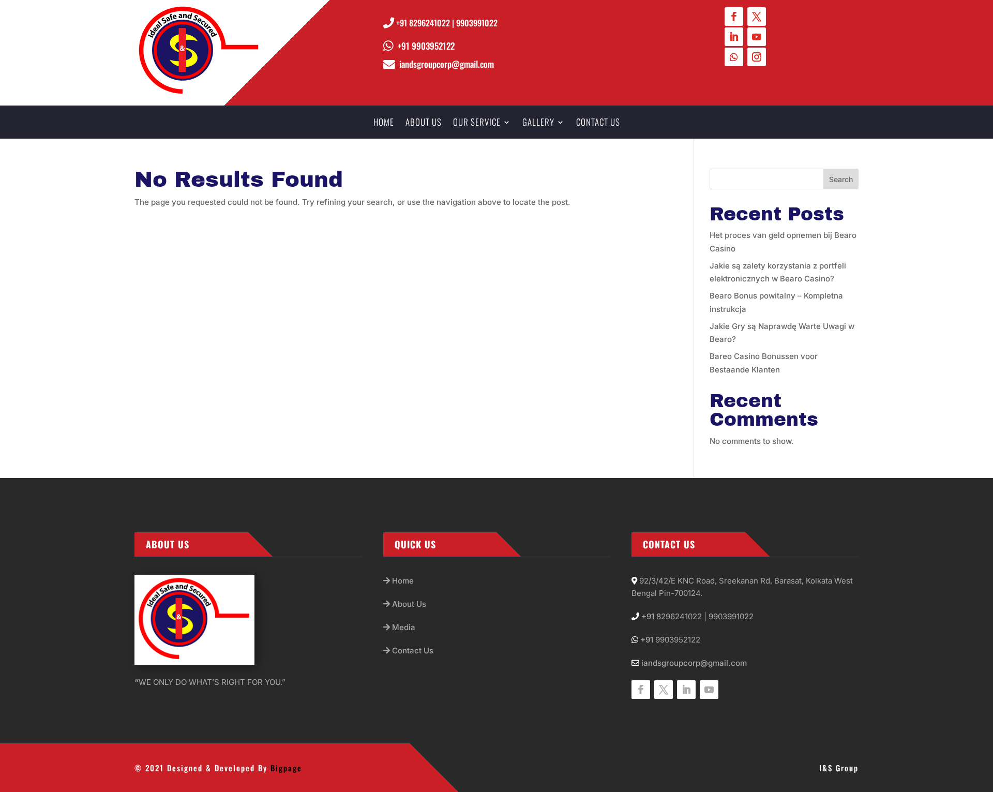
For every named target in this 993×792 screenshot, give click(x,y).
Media (402, 627)
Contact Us (411, 650)
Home (383, 123)
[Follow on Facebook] (734, 16)
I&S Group (839, 767)
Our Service (477, 123)
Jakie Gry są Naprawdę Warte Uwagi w (782, 326)
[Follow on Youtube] (756, 36)
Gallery (538, 123)
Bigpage (286, 767)
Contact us (598, 123)
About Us (408, 604)
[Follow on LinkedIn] (734, 36)
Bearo (721, 296)
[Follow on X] (756, 16)
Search (841, 179)
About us (423, 123)
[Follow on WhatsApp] (734, 57)
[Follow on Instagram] (756, 57)
